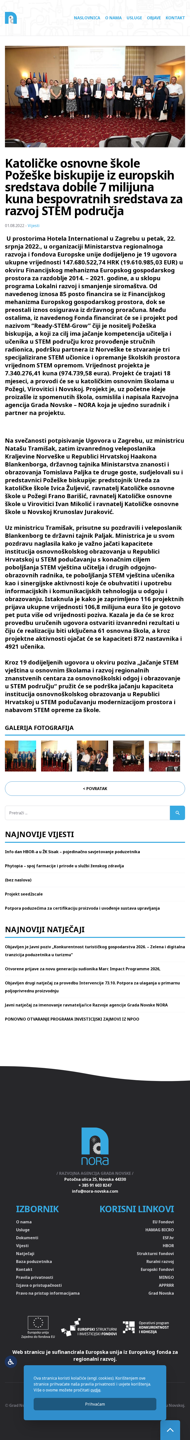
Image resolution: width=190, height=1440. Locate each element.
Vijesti (34, 225)
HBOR (168, 1245)
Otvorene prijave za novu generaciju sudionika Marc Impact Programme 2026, (83, 969)
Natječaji (25, 1253)
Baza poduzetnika (34, 1261)
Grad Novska (161, 1293)
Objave (154, 18)
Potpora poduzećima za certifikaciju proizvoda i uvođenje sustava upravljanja (82, 908)
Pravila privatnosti (34, 1277)
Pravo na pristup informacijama (48, 1293)
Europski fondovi (157, 1269)
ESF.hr (168, 1237)
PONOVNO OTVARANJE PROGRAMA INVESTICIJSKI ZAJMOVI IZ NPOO (72, 1019)
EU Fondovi (163, 1222)
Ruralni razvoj (160, 1261)
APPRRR (166, 1285)
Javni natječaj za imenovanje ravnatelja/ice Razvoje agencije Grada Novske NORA (86, 1005)
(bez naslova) (18, 880)
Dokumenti (27, 1237)
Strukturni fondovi (155, 1253)
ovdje (95, 1390)
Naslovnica (87, 18)
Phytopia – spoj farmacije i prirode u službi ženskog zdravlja (64, 866)
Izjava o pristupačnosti (39, 1285)
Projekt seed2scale (24, 894)
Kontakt (175, 18)
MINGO (166, 1277)
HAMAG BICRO (159, 1230)
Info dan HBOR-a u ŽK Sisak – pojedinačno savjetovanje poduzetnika (72, 851)
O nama (113, 18)
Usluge (134, 18)
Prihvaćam (95, 1404)
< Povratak (95, 788)
